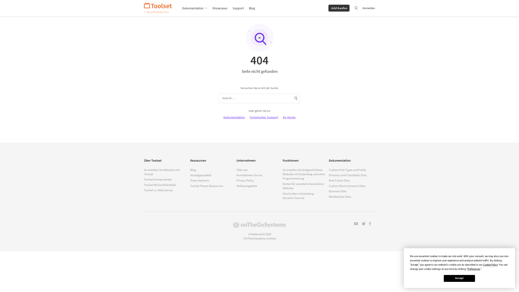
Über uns (242, 170)
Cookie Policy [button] (490, 264)
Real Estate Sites (339, 180)
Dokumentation (193, 8)
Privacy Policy (245, 180)
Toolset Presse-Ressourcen (206, 186)
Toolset (158, 8)
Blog (252, 8)
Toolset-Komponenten (158, 179)
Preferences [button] (474, 269)
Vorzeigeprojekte (200, 175)
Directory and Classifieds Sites (348, 175)
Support (238, 8)
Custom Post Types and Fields (347, 170)
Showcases (219, 8)
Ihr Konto (289, 117)
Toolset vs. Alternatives (158, 190)
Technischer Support (264, 117)
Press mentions (199, 180)
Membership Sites (340, 197)
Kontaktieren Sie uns (249, 175)
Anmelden (368, 8)
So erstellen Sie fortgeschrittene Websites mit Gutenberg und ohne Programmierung (304, 174)
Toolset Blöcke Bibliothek (160, 185)
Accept (459, 278)
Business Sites (337, 191)
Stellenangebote (246, 186)
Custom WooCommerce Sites (347, 186)
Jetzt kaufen (339, 8)
